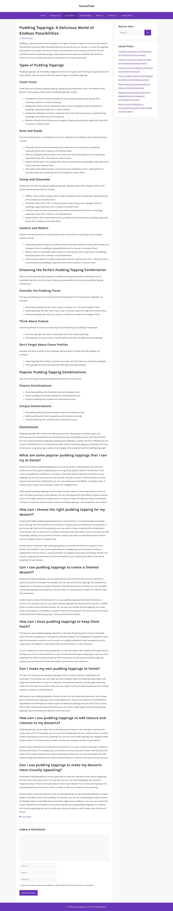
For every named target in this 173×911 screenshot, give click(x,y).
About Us (99, 15)
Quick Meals (70, 15)
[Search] (147, 32)
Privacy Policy (127, 15)
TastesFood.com (79, 907)
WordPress (101, 907)
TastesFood (86, 6)
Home (43, 15)
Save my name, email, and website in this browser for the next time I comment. (57, 885)
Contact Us (112, 15)
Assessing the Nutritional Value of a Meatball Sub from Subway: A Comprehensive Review (134, 96)
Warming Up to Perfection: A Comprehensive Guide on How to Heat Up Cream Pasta (135, 108)
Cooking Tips (55, 15)
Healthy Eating (85, 15)
